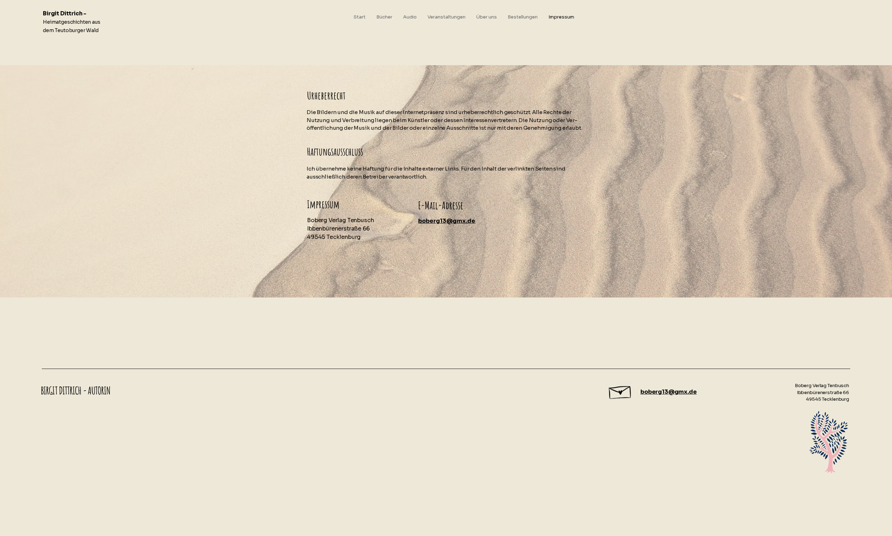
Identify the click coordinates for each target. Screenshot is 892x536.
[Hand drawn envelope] (620, 390)
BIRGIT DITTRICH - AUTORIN (75, 390)
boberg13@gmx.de (668, 391)
